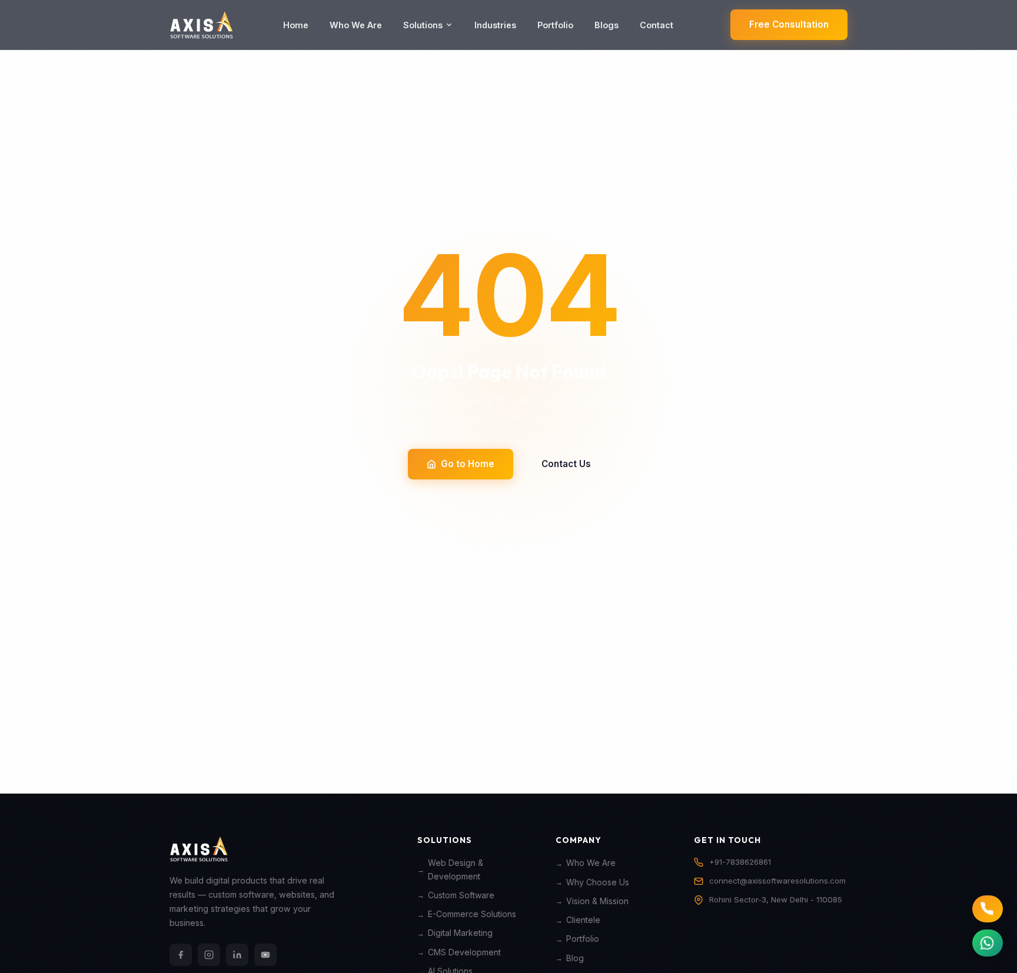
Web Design (377, 533)
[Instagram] (209, 955)
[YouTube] (265, 955)
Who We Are (356, 25)
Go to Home (467, 463)
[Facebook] (181, 955)
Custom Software (442, 533)
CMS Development (464, 952)
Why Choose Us (597, 882)
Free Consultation (789, 24)
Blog (575, 958)
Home (295, 25)
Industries (495, 25)
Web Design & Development (455, 869)
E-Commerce (581, 533)
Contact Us (566, 463)
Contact (656, 25)
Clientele (583, 920)
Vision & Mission (597, 901)
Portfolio (555, 25)
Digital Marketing (516, 533)
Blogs (606, 25)
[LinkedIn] (237, 955)
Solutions (423, 25)
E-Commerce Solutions (472, 914)
